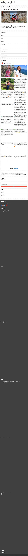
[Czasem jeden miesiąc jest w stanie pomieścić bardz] (7, 148)
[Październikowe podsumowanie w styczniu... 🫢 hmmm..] (7, 161)
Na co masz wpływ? (3, 52)
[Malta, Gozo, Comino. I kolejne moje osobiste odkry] (7, 135)
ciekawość (10, 173)
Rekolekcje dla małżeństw (9, 9)
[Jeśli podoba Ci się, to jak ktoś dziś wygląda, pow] (7, 71)
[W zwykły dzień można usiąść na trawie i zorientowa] (20, 84)
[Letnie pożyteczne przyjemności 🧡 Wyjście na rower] (7, 109)
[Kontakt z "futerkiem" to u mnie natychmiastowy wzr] (20, 148)
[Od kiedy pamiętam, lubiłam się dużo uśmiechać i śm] (20, 97)
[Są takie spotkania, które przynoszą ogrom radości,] (7, 97)
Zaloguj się (2, 192)
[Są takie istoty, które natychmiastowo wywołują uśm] (7, 84)
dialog (15, 173)
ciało (7, 173)
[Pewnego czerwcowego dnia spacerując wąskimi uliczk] (20, 122)
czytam (24, 174)
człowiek (18, 174)
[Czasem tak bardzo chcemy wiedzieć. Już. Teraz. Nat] (20, 71)
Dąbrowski (22, 174)
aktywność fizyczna (13, 173)
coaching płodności (6, 174)
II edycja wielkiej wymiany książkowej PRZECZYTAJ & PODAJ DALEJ (11, 381)
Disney (2, 173)
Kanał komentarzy (3, 195)
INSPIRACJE (2, 35)
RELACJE (2, 38)
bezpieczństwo (14, 174)
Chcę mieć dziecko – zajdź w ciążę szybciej (8, 492)
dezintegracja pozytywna (21, 173)
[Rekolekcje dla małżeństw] (13, 17)
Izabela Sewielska (9, 2)
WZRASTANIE (2, 41)
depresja (4, 173)
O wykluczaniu (2, 54)
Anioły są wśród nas (3, 57)
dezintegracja (2, 174)
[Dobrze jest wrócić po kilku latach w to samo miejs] (20, 161)
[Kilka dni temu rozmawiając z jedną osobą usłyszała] (7, 122)
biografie (18, 173)
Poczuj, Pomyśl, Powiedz (4, 51)
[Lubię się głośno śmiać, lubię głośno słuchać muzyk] (20, 109)
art (20, 174)
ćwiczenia (6, 173)
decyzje (12, 174)
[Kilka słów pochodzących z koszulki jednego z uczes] (20, 135)
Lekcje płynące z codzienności (4, 55)
